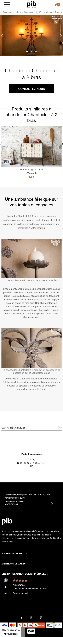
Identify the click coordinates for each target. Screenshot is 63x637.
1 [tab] (27, 51)
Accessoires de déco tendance (38, 12)
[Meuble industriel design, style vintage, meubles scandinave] (31, 4)
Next (61, 36)
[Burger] (7, 4)
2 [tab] (31, 51)
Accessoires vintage (12, 12)
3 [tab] (36, 51)
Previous (2, 36)
